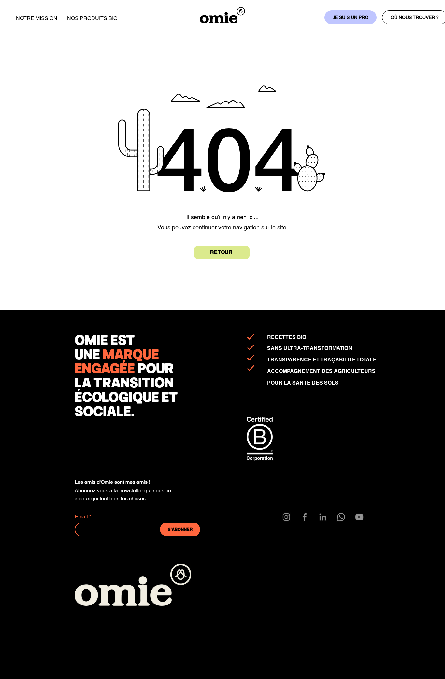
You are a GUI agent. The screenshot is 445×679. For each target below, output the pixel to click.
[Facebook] (304, 517)
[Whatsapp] (341, 517)
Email (81, 516)
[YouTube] (359, 517)
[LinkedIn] (323, 517)
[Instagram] (286, 517)
